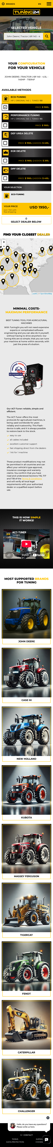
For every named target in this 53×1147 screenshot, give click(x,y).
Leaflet (34, 293)
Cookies (40, 1142)
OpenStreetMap (46, 293)
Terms (15, 1139)
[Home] (26, 12)
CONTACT (28, 1135)
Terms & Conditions (32, 478)
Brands (10, 4)
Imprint (40, 1139)
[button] (35, 271)
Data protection (15, 1142)
